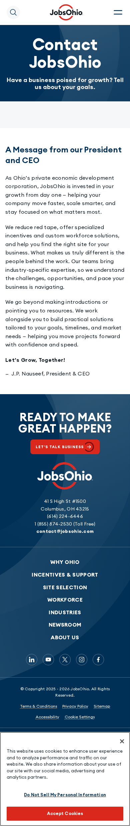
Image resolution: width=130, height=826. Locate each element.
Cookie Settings (80, 716)
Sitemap (102, 706)
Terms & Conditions (38, 706)
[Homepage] (66, 12)
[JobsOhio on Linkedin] (31, 659)
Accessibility (47, 716)
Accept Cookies (65, 813)
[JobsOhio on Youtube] (48, 659)
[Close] (122, 741)
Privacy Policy (75, 706)
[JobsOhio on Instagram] (81, 659)
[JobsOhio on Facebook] (98, 659)
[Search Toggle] (13, 12)
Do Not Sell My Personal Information (65, 794)
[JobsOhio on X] (65, 659)
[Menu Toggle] (118, 12)
